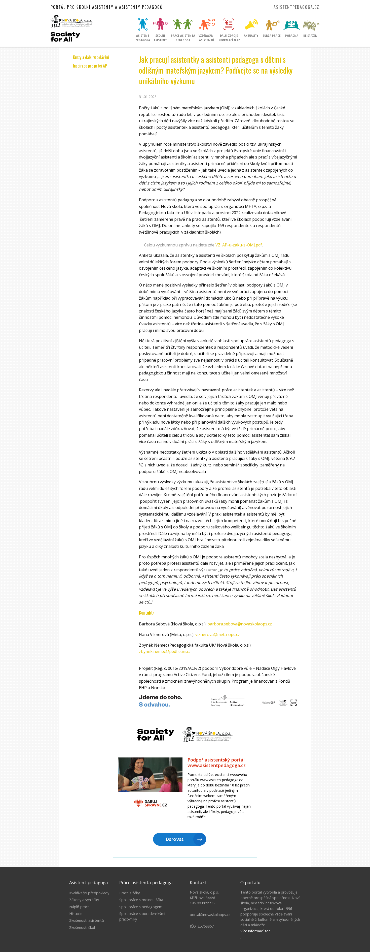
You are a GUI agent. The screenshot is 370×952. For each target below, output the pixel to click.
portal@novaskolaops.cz (210, 914)
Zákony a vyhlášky (84, 899)
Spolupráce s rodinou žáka (141, 899)
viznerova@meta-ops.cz (217, 634)
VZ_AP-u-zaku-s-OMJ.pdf (238, 245)
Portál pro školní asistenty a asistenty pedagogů (107, 7)
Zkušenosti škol (82, 927)
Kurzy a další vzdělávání (91, 57)
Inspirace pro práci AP (90, 66)
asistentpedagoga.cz (296, 7)
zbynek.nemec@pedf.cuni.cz (165, 651)
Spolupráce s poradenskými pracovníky (142, 916)
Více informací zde (255, 931)
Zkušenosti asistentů (86, 920)
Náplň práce (79, 906)
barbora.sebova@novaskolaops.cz (239, 624)
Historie (75, 913)
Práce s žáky (129, 893)
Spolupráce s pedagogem (140, 906)
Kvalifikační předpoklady (89, 893)
